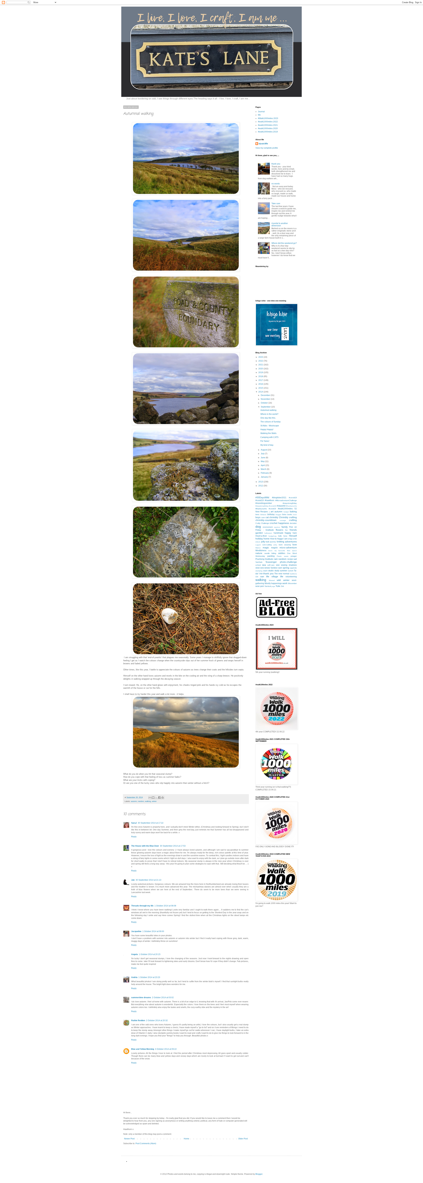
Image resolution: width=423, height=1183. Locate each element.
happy (288, 532)
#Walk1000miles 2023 (268, 118)
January (265, 477)
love (294, 544)
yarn (262, 586)
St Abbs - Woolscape (269, 426)
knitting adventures (287, 541)
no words (275, 184)
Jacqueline (136, 931)
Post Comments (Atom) (145, 1143)
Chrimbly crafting (288, 517)
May (263, 461)
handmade (278, 533)
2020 (261, 368)
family (285, 527)
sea (264, 565)
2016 (261, 384)
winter (154, 801)
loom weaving (285, 545)
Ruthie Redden (138, 1020)
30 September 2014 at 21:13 (148, 880)
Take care (275, 203)
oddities (281, 553)
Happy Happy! (266, 429)
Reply (133, 837)
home (266, 538)
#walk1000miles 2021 (268, 125)
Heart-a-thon (261, 536)
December (266, 395)
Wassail (272, 580)
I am (285, 539)
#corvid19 (293, 498)
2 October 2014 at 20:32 (157, 1020)
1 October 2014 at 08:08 (165, 906)
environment (268, 527)
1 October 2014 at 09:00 (153, 931)
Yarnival (268, 586)
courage (283, 520)
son (280, 567)
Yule (278, 586)
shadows (293, 565)
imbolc (257, 542)
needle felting (270, 553)
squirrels (293, 568)
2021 (261, 365)
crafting (293, 520)
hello (280, 536)
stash (265, 571)
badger (286, 512)
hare (295, 533)
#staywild (281, 506)
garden (259, 532)
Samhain (258, 562)
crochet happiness (279, 523)
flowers (279, 530)
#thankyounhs (291, 506)
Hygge (280, 539)
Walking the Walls (268, 433)
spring (286, 567)
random (141, 801)
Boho (284, 514)
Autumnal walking (268, 410)
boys (257, 517)
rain (276, 559)
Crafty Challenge (262, 523)
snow (267, 567)
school (258, 565)
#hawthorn (269, 500)
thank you (275, 164)
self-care (270, 565)
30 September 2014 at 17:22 (150, 823)
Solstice (274, 568)
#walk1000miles (285, 509)
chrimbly (273, 517)
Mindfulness (260, 550)
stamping (258, 571)
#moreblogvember (263, 503)
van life (264, 576)
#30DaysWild (262, 497)
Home (186, 1139)
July (263, 453)
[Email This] (150, 797)
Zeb (282, 586)
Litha (275, 545)
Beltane (263, 514)
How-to (273, 539)
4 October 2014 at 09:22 (166, 1049)
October (264, 403)
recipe (290, 559)
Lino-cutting (267, 545)
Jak (133, 880)
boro (295, 514)
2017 (261, 380)
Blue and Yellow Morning (142, 1049)
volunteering (291, 576)
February (265, 473)
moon (270, 550)
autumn (134, 801)
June (263, 457)
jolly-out (265, 541)
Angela (134, 954)
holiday (259, 538)
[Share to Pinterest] (162, 797)
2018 (261, 376)
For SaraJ (264, 441)
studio (271, 571)
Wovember (292, 583)
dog (258, 526)
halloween (268, 533)
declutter (293, 523)
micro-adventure (288, 547)
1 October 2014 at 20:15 (149, 954)
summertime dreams (141, 997)
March (264, 469)
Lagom (258, 545)
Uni (256, 577)
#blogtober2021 (279, 497)
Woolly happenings (273, 583)
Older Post (243, 1139)
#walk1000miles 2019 (268, 132)
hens (285, 536)
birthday (271, 514)
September (266, 407)
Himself (293, 535)
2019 (261, 372)
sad (295, 559)
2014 (261, 392)
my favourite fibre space (285, 550)
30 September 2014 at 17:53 (173, 846)
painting (271, 556)
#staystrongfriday (290, 503)
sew (278, 565)
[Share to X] (156, 797)
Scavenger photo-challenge (281, 562)
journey (273, 542)
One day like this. (268, 418)
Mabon (258, 548)
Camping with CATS (269, 437)
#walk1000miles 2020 (268, 128)
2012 (261, 486)
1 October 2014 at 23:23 (149, 977)
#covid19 (259, 500)
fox (286, 530)
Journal (261, 111)
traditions (293, 574)
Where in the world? (269, 414)
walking (148, 801)
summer (283, 571)
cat (267, 517)
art (272, 511)
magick (274, 548)
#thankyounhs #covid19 (265, 509)
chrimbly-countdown (265, 520)
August (264, 450)
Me (259, 115)
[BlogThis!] (153, 797)
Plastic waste (282, 556)
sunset (290, 571)
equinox (277, 527)
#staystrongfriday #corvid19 (265, 506)
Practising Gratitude (264, 559)
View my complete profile (266, 148)
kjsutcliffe (263, 144)
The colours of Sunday (270, 422)
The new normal (281, 573)
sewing (284, 565)
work (284, 583)
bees (257, 514)
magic (266, 547)
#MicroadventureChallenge (286, 500)
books (289, 514)
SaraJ (134, 823)
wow (257, 586)
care (263, 517)
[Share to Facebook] (159, 797)
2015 (261, 388)
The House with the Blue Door (145, 846)
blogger (278, 514)
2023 (261, 357)
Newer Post (129, 1139)
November (266, 399)
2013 (261, 482)
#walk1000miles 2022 (268, 122)
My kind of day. (267, 445)
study (276, 571)
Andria (134, 977)
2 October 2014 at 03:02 (163, 997)
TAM (261, 574)
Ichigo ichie (292, 539)
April (263, 465)
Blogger (258, 1174)
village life (277, 576)
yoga (273, 586)
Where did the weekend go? (284, 243)
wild (279, 580)
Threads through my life (142, 906)
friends (293, 530)
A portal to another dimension (279, 224)
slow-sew (259, 568)
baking (293, 511)
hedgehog (272, 536)
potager (294, 556)
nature (258, 553)
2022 (261, 361)
